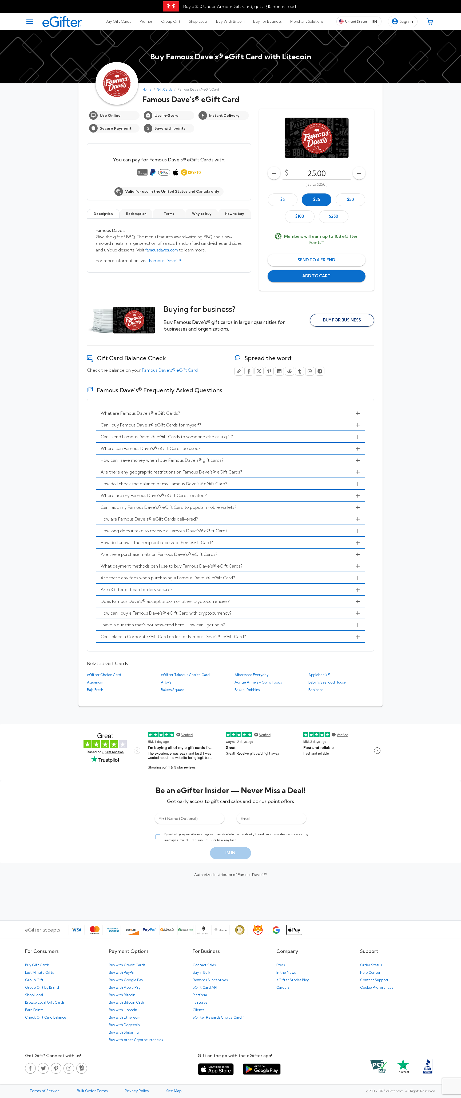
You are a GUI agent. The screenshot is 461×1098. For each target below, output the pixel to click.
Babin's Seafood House (327, 682)
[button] (403, 21)
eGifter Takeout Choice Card (185, 675)
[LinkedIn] (279, 371)
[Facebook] (249, 371)
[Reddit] (289, 371)
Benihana (316, 690)
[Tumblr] (299, 371)
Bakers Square (172, 690)
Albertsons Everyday (251, 675)
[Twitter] (259, 371)
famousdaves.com (161, 250)
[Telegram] (320, 371)
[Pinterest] (269, 371)
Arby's (166, 682)
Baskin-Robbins (247, 690)
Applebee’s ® (319, 675)
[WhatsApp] (309, 371)
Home (147, 89)
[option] (282, 199)
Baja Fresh (95, 690)
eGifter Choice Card (104, 675)
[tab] (118, 21)
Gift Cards (164, 89)
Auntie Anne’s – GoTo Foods (258, 682)
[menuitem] (230, 413)
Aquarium (95, 682)
